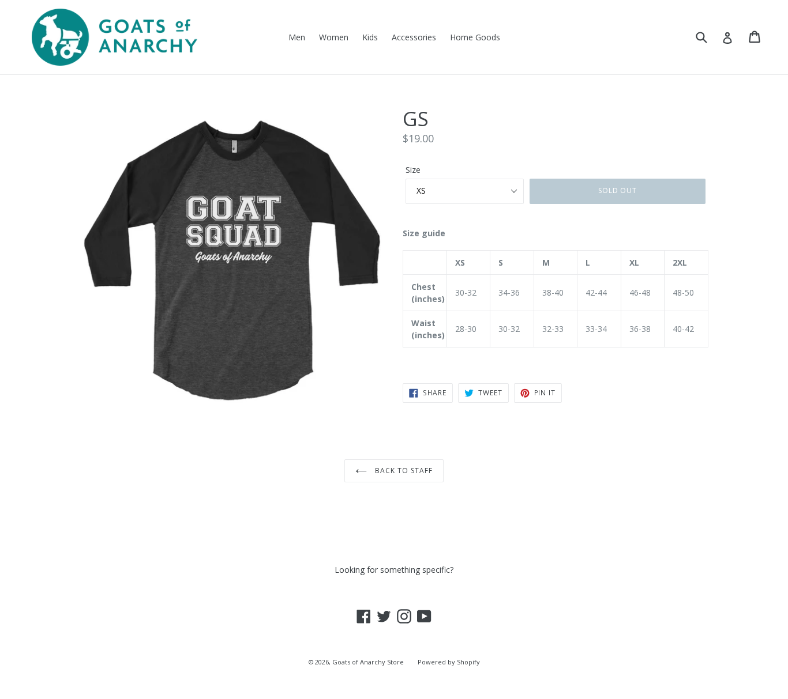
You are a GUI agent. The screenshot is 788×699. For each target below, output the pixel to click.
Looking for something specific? (394, 569)
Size (413, 169)
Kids (370, 37)
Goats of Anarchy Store (368, 662)
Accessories (414, 37)
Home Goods (475, 37)
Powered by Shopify (449, 662)
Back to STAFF (402, 470)
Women (333, 37)
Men (296, 37)
